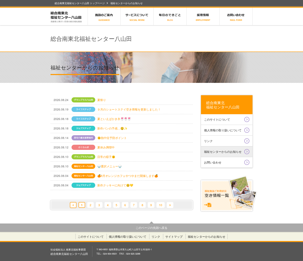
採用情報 (203, 16)
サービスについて (137, 16)
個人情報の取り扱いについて (223, 130)
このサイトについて (217, 119)
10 (160, 205)
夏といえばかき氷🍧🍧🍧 (92, 119)
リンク (208, 141)
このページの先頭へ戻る (151, 228)
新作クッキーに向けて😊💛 (93, 185)
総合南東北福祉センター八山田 (69, 16)
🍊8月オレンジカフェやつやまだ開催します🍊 (106, 176)
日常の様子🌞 (87, 157)
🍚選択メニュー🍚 (88, 166)
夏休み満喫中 (84, 147)
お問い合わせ (236, 16)
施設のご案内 (104, 16)
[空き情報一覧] (226, 195)
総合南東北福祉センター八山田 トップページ (80, 3)
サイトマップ (174, 236)
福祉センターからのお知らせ (223, 151)
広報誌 (170, 16)
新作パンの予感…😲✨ (90, 128)
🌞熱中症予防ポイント (90, 138)
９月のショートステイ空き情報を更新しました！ (107, 109)
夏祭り (87, 100)
